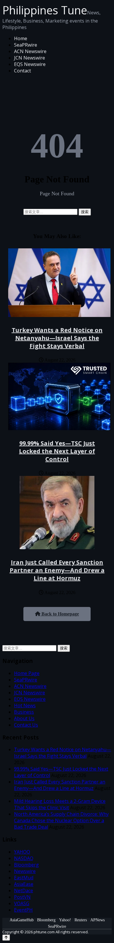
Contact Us (26, 725)
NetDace (23, 890)
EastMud (23, 877)
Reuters (81, 920)
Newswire (25, 871)
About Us (24, 718)
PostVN (22, 897)
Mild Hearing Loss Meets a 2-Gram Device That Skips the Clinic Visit (60, 804)
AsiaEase (23, 884)
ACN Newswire (30, 51)
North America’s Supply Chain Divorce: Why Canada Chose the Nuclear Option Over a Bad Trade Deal (61, 820)
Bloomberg (26, 864)
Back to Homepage (59, 613)
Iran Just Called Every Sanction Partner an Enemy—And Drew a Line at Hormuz (57, 570)
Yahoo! (65, 920)
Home (20, 38)
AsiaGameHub (22, 920)
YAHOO (22, 852)
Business (24, 712)
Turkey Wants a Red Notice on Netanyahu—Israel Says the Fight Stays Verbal (57, 338)
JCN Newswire (29, 58)
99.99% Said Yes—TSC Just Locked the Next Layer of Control (57, 451)
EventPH (23, 910)
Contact (22, 70)
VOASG (21, 903)
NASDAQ (23, 858)
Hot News (25, 705)
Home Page (26, 673)
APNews (97, 920)
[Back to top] (6, 937)
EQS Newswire (30, 64)
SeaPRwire (25, 45)
